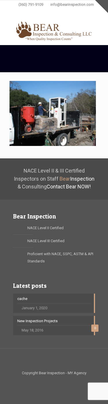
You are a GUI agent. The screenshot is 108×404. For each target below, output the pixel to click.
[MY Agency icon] (79, 12)
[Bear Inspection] (54, 31)
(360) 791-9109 (30, 4)
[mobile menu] (100, 29)
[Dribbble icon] (72, 12)
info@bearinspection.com (72, 4)
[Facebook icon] (29, 12)
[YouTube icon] (50, 12)
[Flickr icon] (58, 12)
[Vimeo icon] (43, 12)
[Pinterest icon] (65, 12)
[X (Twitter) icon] (36, 12)
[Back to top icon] (54, 360)
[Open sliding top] (101, 6)
